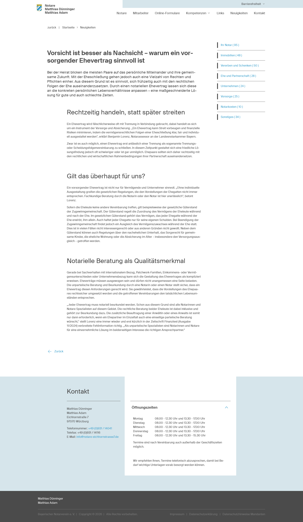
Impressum (177, 514)
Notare (122, 13)
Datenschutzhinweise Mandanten (244, 514)
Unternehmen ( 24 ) (233, 86)
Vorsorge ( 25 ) (230, 96)
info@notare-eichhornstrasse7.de (97, 437)
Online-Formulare (167, 13)
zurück (53, 27)
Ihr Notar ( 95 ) (230, 45)
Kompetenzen (196, 13)
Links (220, 13)
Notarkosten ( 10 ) (232, 107)
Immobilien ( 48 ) (231, 55)
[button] (180, 407)
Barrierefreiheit (251, 4)
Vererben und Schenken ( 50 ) (240, 65)
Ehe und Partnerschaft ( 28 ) (238, 76)
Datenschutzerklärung (203, 514)
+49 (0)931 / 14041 (100, 428)
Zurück (58, 351)
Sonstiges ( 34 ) (230, 117)
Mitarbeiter (141, 13)
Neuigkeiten (239, 13)
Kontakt (259, 13)
